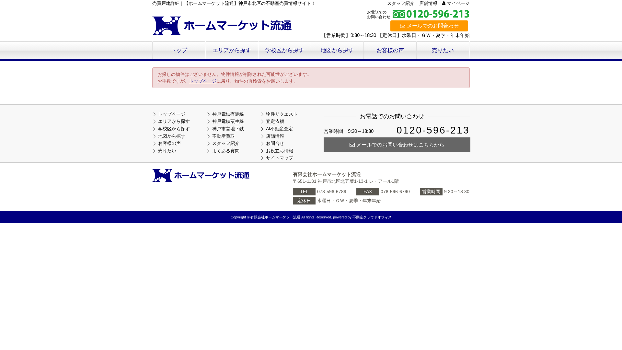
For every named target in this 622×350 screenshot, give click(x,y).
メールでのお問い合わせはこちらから (400, 144)
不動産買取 (223, 136)
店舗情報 (428, 3)
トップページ (202, 81)
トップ (179, 50)
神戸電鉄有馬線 (228, 114)
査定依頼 (275, 121)
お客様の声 (390, 50)
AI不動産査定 (279, 128)
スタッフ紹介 (400, 3)
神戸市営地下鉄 (228, 128)
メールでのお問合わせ (433, 26)
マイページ (458, 3)
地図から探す (337, 50)
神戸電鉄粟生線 (228, 121)
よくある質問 (225, 150)
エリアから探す (232, 50)
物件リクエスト (282, 114)
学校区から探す (284, 50)
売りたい (443, 50)
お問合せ (275, 143)
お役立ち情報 (279, 150)
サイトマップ (279, 157)
